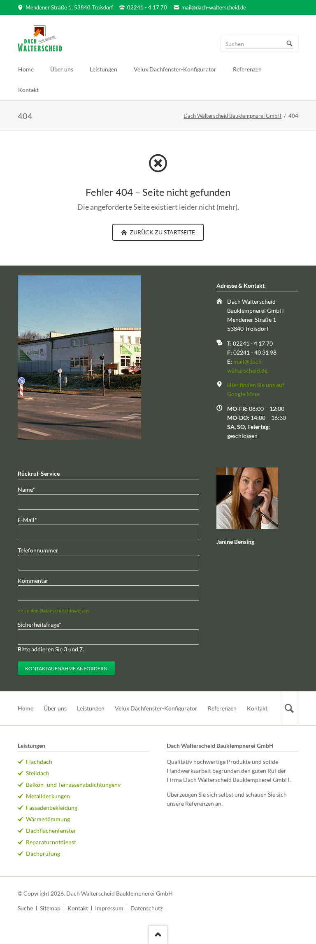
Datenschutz (146, 908)
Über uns (55, 708)
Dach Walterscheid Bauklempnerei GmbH (232, 115)
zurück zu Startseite (161, 232)
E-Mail (31, 519)
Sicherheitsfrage (39, 624)
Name (31, 489)
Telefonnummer (38, 550)
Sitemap (50, 908)
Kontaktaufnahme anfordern (66, 668)
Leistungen (91, 708)
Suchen (290, 44)
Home (25, 708)
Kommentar (33, 580)
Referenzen (222, 708)
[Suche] (289, 708)
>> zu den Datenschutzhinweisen (53, 610)
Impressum (109, 908)
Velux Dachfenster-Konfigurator (156, 708)
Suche (25, 908)
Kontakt (257, 708)
